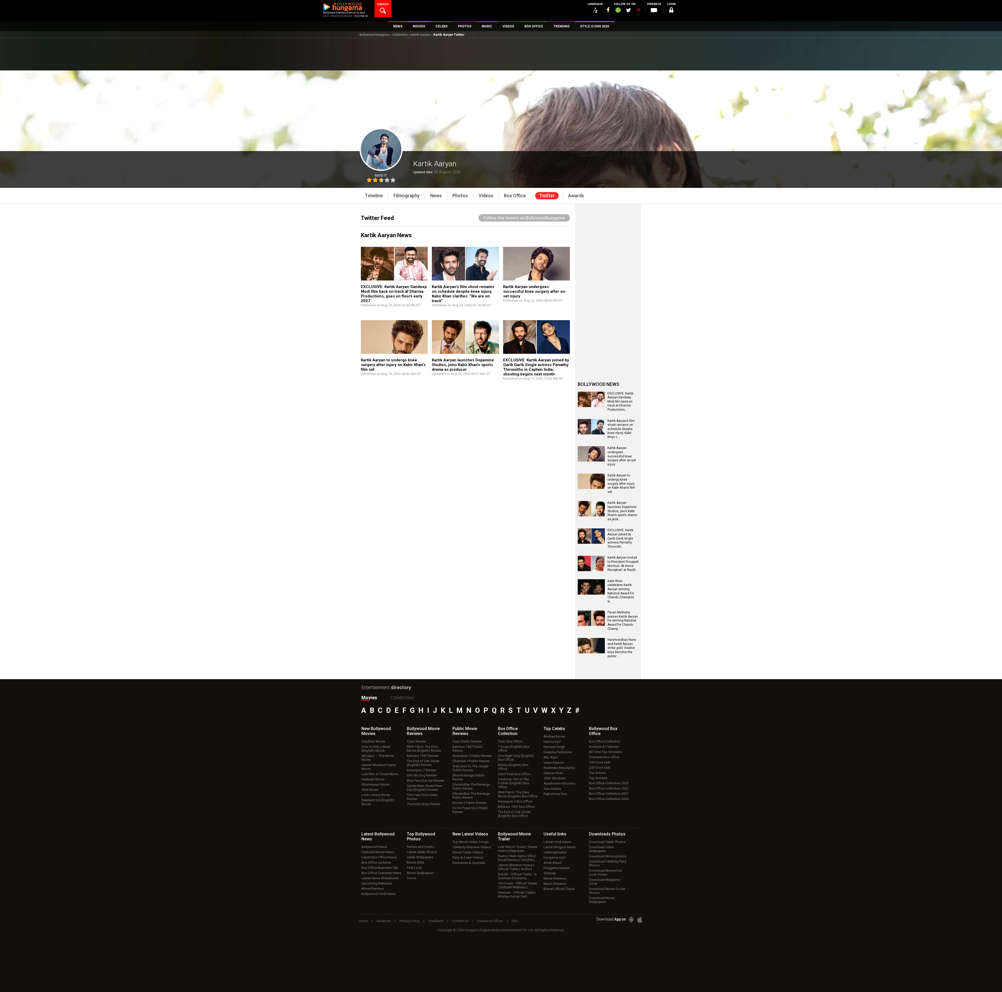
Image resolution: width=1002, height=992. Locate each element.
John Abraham (555, 778)
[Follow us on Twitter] (628, 10)
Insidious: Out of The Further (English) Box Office (513, 783)
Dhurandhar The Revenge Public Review (471, 786)
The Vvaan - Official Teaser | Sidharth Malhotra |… (517, 885)
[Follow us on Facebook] (608, 9)
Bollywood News (374, 847)
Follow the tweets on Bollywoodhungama (524, 217)
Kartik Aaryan (420, 35)
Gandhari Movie (373, 741)
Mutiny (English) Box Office (513, 767)
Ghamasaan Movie (375, 784)
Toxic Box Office (510, 741)
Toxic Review (416, 741)
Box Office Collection (605, 741)
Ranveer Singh (554, 747)
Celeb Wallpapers (420, 857)
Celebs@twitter (555, 852)
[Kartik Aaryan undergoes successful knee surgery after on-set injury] (591, 459)
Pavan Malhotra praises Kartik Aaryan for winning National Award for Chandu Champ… (622, 620)
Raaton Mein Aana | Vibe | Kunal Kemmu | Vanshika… (517, 858)
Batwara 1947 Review (423, 756)
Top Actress (598, 778)
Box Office (508, 731)
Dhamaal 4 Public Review (471, 761)
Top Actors (597, 773)
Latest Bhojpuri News (560, 847)
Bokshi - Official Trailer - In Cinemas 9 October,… (517, 876)
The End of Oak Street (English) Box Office (514, 814)
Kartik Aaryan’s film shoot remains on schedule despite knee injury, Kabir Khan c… (621, 429)
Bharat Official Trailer (559, 889)
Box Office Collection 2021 (609, 794)
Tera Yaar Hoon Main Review (422, 797)
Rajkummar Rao (555, 794)
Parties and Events (420, 847)
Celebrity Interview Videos (471, 847)
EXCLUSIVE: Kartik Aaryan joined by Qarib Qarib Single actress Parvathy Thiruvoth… (620, 538)
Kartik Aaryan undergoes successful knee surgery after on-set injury (534, 291)
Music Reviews (555, 884)
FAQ (515, 921)
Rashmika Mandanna (559, 768)
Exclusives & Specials (468, 863)
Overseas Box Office (604, 757)
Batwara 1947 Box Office (516, 807)
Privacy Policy (409, 921)
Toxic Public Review (467, 741)
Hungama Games (557, 868)
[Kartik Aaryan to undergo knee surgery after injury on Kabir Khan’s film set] (591, 487)
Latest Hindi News (557, 842)
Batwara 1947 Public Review (467, 748)
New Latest (470, 834)
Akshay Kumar (554, 736)
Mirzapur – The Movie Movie (377, 758)
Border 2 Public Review (469, 803)
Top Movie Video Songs (470, 842)
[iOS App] (639, 919)
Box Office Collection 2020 (609, 799)
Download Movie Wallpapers (602, 900)
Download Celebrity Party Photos (608, 863)
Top (554, 728)
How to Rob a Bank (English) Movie (375, 748)
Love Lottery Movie (375, 795)
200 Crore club (600, 767)
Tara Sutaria (552, 789)
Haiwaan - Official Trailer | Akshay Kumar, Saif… (517, 894)
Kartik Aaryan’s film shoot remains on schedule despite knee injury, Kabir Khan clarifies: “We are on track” (463, 293)
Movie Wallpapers (420, 873)
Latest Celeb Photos (422, 852)
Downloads (607, 834)
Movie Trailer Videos (467, 852)
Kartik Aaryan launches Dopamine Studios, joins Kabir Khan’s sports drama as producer (463, 365)
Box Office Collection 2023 (609, 783)
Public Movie (464, 731)
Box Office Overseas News (381, 873)
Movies (369, 697)
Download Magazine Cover (604, 882)
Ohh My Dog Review (422, 775)
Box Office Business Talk (379, 868)
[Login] (671, 11)
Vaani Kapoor (554, 762)
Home (363, 921)
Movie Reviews (372, 889)
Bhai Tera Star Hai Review (425, 780)
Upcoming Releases (376, 883)
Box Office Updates (376, 862)
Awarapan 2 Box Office (515, 801)
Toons (411, 878)
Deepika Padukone (558, 752)
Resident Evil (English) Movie (378, 802)
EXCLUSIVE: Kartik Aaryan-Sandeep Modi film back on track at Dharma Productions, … (620, 401)
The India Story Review (423, 804)
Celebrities (400, 35)
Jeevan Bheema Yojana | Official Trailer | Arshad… (516, 867)
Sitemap (550, 873)
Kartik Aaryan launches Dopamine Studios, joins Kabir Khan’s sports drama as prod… (622, 511)
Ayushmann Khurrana (559, 783)
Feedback (435, 921)
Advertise (384, 921)
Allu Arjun (551, 757)
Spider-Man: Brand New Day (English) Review (424, 788)
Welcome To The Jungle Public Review (470, 768)
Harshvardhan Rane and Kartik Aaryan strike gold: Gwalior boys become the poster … (621, 648)
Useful (555, 834)
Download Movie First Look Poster (605, 872)
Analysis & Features (604, 747)
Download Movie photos (607, 856)
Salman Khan (553, 773)
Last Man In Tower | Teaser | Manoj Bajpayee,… (517, 849)
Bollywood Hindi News (378, 894)
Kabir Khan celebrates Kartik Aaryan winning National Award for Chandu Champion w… (620, 591)
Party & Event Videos (467, 857)
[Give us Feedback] (654, 10)
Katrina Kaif (552, 742)
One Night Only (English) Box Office (516, 758)
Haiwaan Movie (372, 779)
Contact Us (460, 921)
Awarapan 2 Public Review (472, 756)
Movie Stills (415, 862)
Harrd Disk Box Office (514, 774)
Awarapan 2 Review (421, 770)
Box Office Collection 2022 (609, 788)
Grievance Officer (490, 921)
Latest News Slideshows (380, 878)
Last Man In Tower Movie (379, 774)
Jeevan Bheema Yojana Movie (378, 767)
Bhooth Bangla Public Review (468, 777)
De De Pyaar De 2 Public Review (470, 810)
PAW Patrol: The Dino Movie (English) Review (424, 748)
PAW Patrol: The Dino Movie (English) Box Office (518, 794)
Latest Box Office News (379, 857)
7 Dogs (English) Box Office (513, 748)
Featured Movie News (377, 852)
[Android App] (631, 919)
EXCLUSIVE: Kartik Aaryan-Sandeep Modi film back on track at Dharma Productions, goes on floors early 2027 (394, 293)
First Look (414, 868)
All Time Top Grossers (605, 752)
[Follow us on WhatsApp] (618, 10)
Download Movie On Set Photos (607, 891)
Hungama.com (555, 857)
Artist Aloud (553, 863)
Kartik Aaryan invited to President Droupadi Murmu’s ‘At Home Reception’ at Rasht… (623, 564)
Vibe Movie (369, 790)
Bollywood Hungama (374, 35)
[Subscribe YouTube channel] (638, 11)
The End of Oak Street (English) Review (423, 763)
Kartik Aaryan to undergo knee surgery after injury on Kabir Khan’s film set (393, 365)
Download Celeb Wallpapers (601, 849)
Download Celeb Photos (607, 842)
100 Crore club (600, 762)
